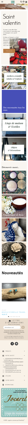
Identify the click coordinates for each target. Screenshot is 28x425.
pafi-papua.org (17, 370)
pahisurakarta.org (17, 372)
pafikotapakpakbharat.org (11, 368)
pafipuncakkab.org (19, 365)
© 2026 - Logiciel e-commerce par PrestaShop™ (14, 420)
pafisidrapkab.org (9, 363)
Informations (9, 384)
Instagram (16, 343)
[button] (2, 5)
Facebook (12, 343)
